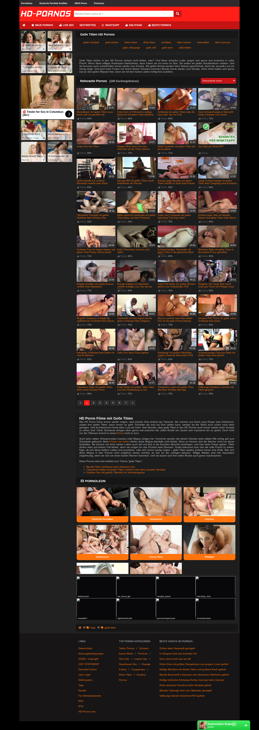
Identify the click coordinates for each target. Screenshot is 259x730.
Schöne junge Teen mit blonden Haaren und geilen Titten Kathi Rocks (217, 216)
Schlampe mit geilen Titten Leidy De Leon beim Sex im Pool (176, 113)
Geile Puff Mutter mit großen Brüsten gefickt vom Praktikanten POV (176, 285)
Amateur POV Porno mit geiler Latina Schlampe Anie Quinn (217, 319)
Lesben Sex (140, 658)
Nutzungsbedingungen (91, 653)
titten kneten (184, 42)
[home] (80, 627)
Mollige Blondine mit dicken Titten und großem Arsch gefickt (192, 669)
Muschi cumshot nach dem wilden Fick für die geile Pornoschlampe (175, 319)
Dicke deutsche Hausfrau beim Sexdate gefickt (185, 685)
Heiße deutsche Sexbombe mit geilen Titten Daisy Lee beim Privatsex (136, 216)
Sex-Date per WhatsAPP (211, 146)
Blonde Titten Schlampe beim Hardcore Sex (110, 466)
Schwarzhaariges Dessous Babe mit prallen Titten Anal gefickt (216, 354)
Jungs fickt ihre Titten (88, 146)
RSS (80, 701)
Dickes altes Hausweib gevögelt (177, 648)
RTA (80, 706)
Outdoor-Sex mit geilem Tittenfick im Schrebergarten (115, 472)
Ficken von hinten (120, 441)
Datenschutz (85, 648)
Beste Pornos (161, 25)
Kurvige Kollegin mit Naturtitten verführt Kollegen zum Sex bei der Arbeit (134, 287)
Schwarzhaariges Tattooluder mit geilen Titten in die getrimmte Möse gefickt (176, 252)
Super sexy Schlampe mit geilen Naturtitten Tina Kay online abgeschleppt (174, 218)
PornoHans (26, 3)
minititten (166, 42)
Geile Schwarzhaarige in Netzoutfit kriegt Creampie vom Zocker (215, 113)
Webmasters (85, 680)
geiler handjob (91, 42)
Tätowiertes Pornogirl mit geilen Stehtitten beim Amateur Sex (93, 216)
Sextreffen (87, 25)
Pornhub (142, 653)
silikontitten (185, 47)
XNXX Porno (81, 3)
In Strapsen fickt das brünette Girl (178, 653)
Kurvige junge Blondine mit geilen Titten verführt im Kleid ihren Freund (176, 182)
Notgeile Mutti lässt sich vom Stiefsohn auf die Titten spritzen (133, 147)
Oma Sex (124, 658)
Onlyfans (135, 25)
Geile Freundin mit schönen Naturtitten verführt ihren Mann (92, 182)
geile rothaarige (131, 47)
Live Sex (68, 25)
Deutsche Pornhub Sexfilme (53, 3)
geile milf (151, 47)
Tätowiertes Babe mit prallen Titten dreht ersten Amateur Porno (94, 388)
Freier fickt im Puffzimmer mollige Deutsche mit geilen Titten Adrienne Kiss (135, 115)
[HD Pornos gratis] (45, 19)
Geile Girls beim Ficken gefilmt (133, 352)
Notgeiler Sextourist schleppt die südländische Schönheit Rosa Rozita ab (95, 321)
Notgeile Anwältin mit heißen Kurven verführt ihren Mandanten (95, 285)
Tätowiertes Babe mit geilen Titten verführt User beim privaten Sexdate (125, 469)
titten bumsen (222, 42)
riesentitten (203, 42)
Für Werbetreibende (89, 695)
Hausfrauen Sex (128, 664)
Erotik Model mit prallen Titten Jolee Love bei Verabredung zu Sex (135, 388)
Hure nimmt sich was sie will (175, 658)
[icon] (23, 25)
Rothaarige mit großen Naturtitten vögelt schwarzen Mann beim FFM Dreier (175, 355)
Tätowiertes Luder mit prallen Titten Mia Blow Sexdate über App (176, 388)
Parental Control (87, 669)
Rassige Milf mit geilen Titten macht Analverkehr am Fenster (135, 182)
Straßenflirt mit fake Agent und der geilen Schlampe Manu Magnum (134, 319)
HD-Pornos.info (86, 711)
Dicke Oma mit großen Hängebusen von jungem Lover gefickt (193, 664)
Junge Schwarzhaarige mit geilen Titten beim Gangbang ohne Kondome (217, 182)
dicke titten (149, 42)
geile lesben (112, 42)
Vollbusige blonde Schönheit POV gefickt (182, 695)
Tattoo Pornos (126, 648)
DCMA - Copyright (88, 658)
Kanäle (82, 690)
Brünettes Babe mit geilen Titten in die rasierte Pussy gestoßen (216, 251)
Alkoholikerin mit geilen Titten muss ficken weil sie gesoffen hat (95, 113)
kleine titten (131, 42)
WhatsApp (112, 25)
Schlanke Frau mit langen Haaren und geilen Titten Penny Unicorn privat (96, 251)
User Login (84, 674)
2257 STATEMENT (88, 664)
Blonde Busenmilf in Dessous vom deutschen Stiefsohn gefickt (194, 674)
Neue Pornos (43, 25)
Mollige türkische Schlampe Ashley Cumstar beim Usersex (191, 680)
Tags (81, 685)
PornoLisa (99, 3)
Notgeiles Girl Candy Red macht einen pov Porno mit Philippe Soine (216, 285)
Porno (120, 433)
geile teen (167, 47)
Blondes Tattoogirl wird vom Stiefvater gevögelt (185, 690)
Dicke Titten (125, 674)
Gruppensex (138, 669)
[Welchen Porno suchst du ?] (177, 14)
